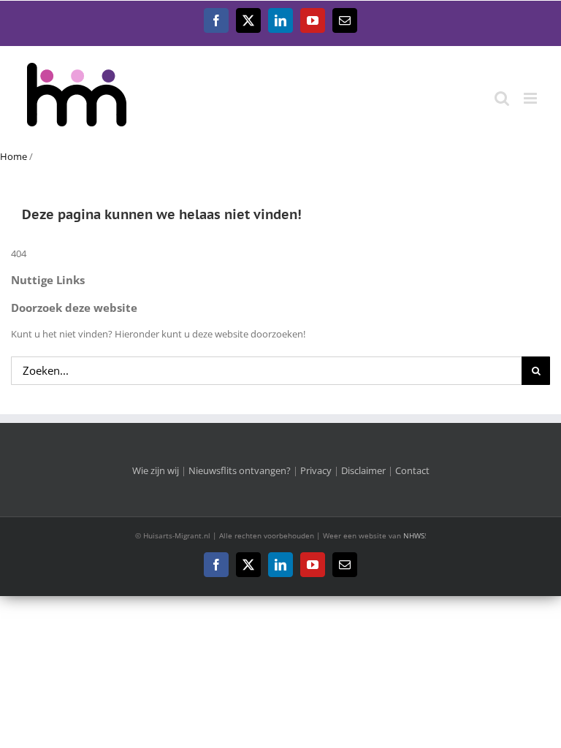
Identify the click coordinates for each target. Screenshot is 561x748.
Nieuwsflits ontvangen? (239, 470)
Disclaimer (363, 470)
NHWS (413, 535)
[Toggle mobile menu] (531, 98)
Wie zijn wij (155, 470)
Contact (412, 470)
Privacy (316, 470)
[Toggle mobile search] (502, 98)
